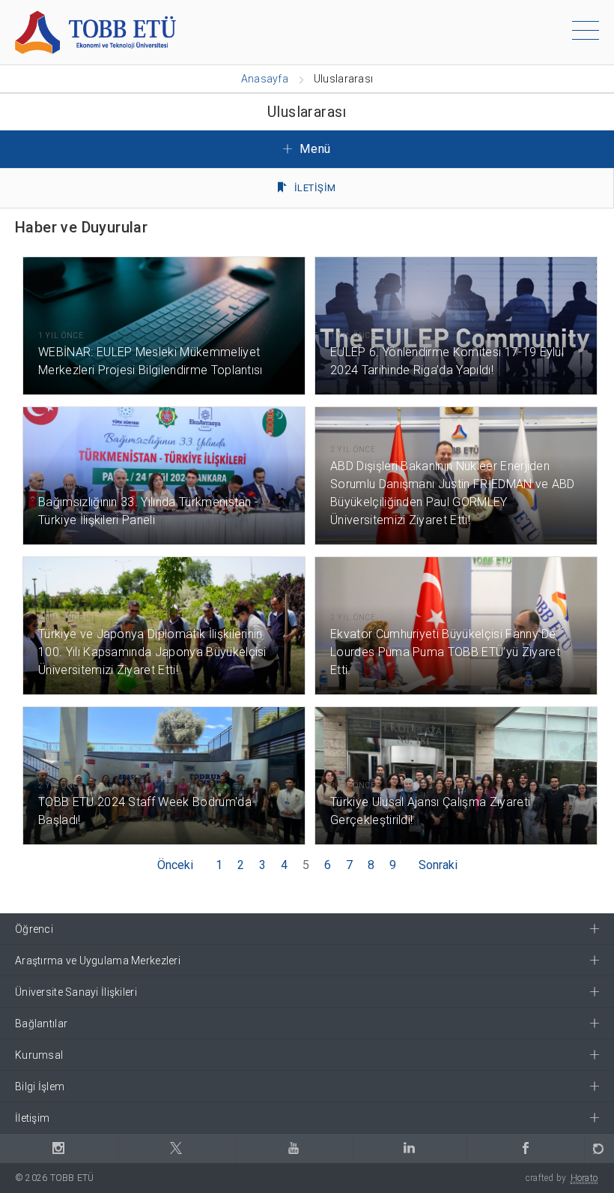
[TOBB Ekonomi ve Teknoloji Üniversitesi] (95, 31)
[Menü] (585, 33)
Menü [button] (314, 149)
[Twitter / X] (176, 1148)
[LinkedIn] (410, 1148)
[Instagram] (59, 1148)
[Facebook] (525, 1148)
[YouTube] (294, 1148)
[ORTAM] (599, 1148)
